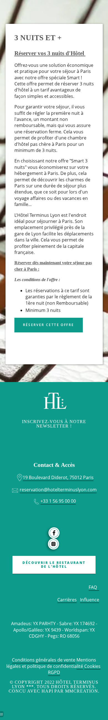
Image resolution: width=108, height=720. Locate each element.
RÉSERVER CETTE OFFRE (48, 324)
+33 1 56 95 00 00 (58, 501)
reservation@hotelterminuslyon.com (58, 490)
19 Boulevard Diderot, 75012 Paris (58, 477)
